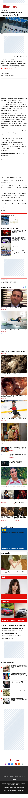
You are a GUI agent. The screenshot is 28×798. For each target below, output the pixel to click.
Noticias (16, 769)
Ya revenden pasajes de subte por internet (12, 630)
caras (14, 577)
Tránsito (14, 779)
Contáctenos (22, 774)
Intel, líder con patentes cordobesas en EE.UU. (12, 628)
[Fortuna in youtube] (16, 764)
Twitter (6, 282)
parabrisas (14, 602)
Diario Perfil (4, 769)
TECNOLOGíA (4, 10)
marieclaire (14, 553)
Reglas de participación (19, 776)
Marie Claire (22, 769)
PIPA (7, 104)
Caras (10, 769)
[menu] (1, 7)
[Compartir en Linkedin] (23, 56)
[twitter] (5, 220)
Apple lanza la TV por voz (7, 638)
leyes (17, 106)
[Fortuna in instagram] (5, 764)
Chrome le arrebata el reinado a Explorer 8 (11, 635)
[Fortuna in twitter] (12, 764)
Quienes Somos (14, 774)
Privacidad (5, 776)
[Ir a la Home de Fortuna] (10, 6)
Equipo (11, 776)
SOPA (19, 100)
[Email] (26, 56)
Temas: (2, 282)
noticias (14, 530)
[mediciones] (14, 220)
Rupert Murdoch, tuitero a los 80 (9, 633)
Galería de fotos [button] (7, 68)
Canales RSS (6, 774)
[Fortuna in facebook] (9, 764)
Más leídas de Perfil (7, 663)
